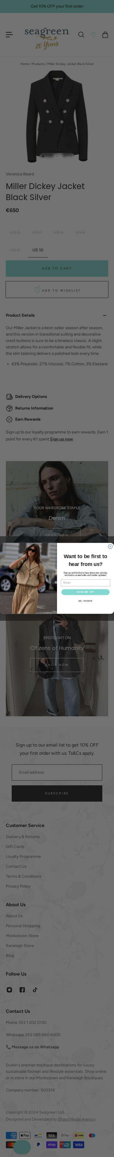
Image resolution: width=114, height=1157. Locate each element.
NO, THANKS (86, 601)
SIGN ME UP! (85, 592)
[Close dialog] (110, 546)
